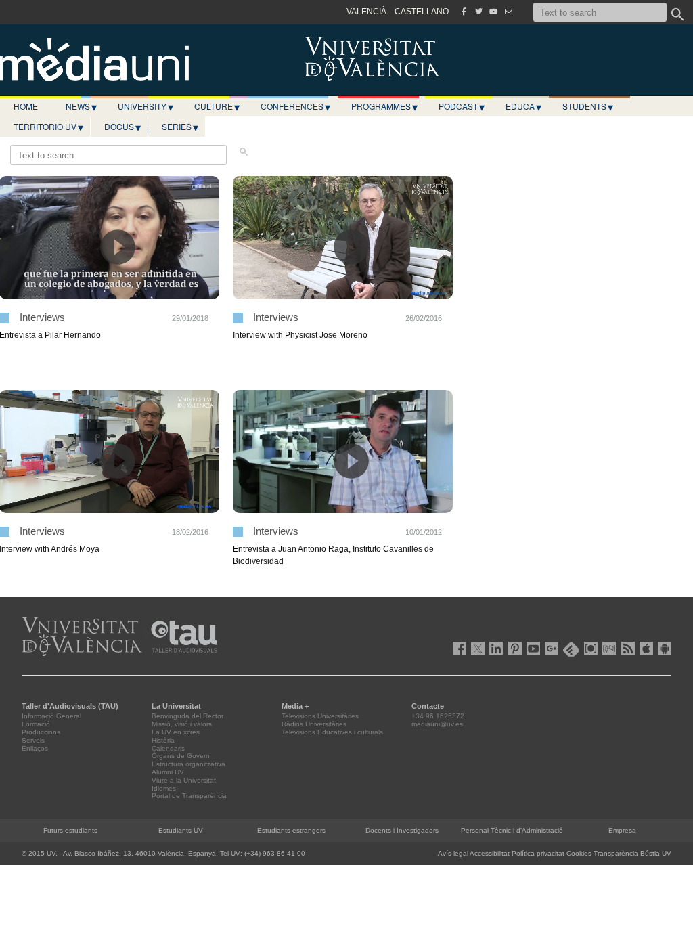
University (145, 106)
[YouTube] (493, 11)
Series (180, 126)
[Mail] (508, 11)
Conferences (295, 106)
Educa (523, 106)
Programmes (384, 106)
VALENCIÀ (366, 11)
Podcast (462, 106)
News (81, 106)
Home (26, 106)
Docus (122, 126)
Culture (217, 106)
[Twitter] (478, 11)
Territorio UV (48, 126)
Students (587, 106)
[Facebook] (463, 11)
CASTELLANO (422, 11)
